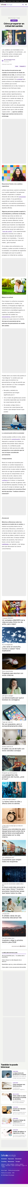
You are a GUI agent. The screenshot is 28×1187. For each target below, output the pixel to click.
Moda (13, 1)
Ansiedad (4, 1158)
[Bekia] (3, 1)
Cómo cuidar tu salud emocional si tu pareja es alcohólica (19, 1097)
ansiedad (20, 79)
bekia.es (3, 1164)
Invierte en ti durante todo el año (19, 1109)
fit (26, 1165)
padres (21, 1164)
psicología (18, 1165)
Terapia (18, 18)
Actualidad (9, 1)
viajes (3, 1166)
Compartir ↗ (22, 66)
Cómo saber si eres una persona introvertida (14, 967)
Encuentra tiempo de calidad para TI (19, 1120)
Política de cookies (6, 1172)
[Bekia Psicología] (6, 5)
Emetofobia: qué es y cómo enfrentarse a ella (14, 964)
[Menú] (26, 4)
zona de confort (7, 231)
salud (12, 1165)
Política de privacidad (13, 1170)
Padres (25, 1)
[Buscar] (23, 5)
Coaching (15, 1071)
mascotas (8, 1165)
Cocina (21, 1)
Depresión (11, 1158)
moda (8, 1164)
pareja (3, 1165)
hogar (23, 1165)
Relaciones (11, 1161)
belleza (12, 1164)
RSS (13, 1172)
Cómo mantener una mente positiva (19, 1085)
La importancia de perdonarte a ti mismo (19, 1073)
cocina (17, 1164)
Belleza (17, 1)
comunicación (15, 439)
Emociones (16, 1094)
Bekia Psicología (12, 18)
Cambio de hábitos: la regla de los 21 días (19, 1132)
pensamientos (6, 316)
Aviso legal (4, 1170)
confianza (5, 480)
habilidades (5, 544)
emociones (22, 196)
